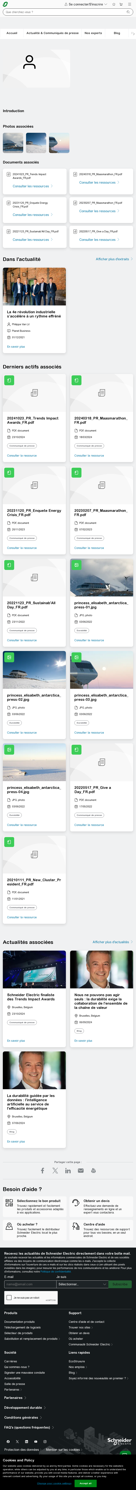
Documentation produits (19, 1322)
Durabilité (82, 630)
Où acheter (76, 1338)
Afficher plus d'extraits (112, 259)
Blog (79, 1031)
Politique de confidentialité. (56, 1271)
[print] (93, 1170)
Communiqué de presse (22, 446)
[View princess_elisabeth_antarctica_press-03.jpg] (59, 143)
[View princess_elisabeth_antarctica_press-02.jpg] (36, 143)
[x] (55, 1170)
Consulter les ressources (31, 186)
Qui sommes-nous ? (16, 1367)
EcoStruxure (77, 1361)
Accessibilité (12, 1378)
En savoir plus (16, 346)
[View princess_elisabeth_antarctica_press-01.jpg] (13, 143)
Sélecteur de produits (18, 1333)
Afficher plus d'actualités (111, 942)
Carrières (10, 1361)
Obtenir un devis (79, 1333)
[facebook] (42, 1170)
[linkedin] (68, 1170)
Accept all (86, 1483)
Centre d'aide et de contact (86, 1322)
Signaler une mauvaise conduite (24, 1372)
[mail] (81, 1170)
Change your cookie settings (54, 1483)
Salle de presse (14, 1384)
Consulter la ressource (22, 455)
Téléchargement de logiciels (22, 1327)
